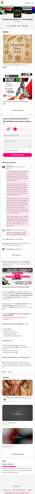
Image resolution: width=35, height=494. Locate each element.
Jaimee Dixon (10, 166)
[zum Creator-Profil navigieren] (17, 14)
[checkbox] (9, 150)
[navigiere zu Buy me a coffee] (2, 2)
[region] (17, 71)
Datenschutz (6, 490)
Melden (30, 490)
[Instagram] (9, 372)
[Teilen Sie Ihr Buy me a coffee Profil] (33, 17)
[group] (17, 51)
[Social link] (6, 372)
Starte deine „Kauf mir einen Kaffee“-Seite (17, 493)
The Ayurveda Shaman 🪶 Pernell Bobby (17, 19)
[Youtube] (3, 372)
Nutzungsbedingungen (19, 490)
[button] (33, 3)
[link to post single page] (17, 391)
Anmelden (28, 3)
